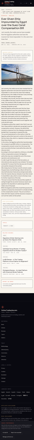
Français (19, 392)
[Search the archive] (21, 3)
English (3, 392)
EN (26, 3)
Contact (3, 381)
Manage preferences (8, 437)
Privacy (3, 368)
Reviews (3, 331)
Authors (3, 338)
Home (2, 9)
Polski (23, 392)
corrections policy (7, 285)
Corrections (4, 353)
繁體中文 (25, 395)
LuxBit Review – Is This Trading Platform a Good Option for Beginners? (15, 260)
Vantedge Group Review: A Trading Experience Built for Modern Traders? (15, 250)
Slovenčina (4, 399)
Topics (3, 334)
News (2, 324)
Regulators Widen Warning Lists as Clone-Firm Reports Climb (13, 239)
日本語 (9, 399)
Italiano (28, 392)
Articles (3, 328)
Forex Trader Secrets (8, 42)
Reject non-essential (16, 432)
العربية (2, 395)
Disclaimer (3, 375)
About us (3, 356)
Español (13, 392)
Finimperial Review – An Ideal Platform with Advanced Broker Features (15, 271)
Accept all (5, 432)
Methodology (4, 346)
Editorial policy (5, 350)
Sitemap (3, 378)
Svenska (13, 395)
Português (19, 395)
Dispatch (9, 9)
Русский (8, 395)
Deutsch (8, 392)
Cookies (3, 371)
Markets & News (8, 225)
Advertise (3, 359)
